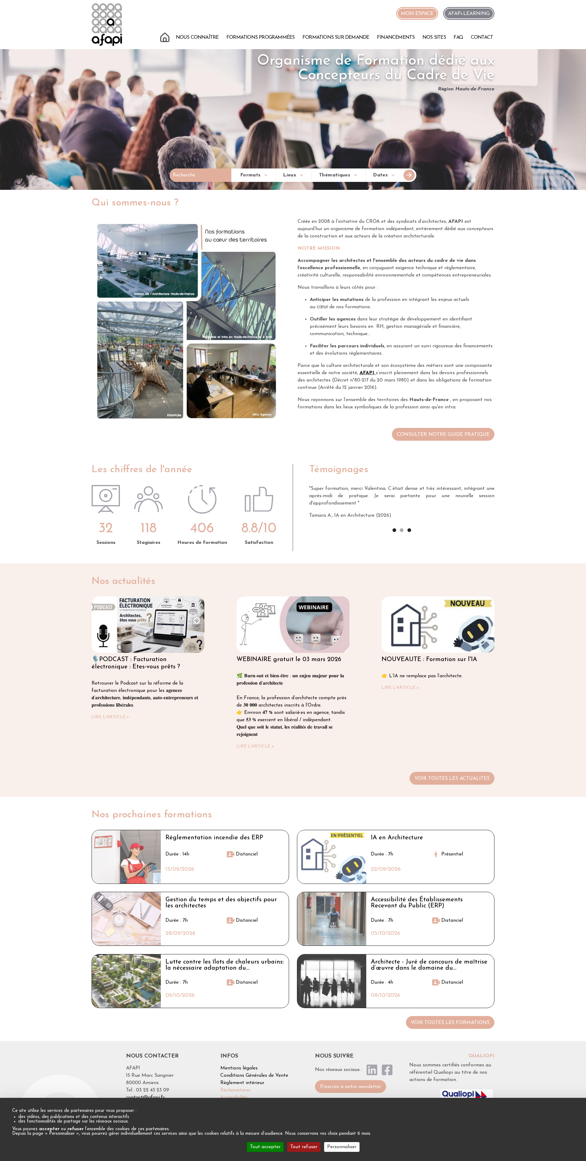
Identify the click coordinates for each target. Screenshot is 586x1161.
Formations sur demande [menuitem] (335, 37)
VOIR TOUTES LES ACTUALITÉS (452, 778)
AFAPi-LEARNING (469, 13)
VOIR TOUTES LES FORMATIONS (450, 1022)
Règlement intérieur (242, 1082)
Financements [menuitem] (395, 37)
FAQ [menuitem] (458, 37)
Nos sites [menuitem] (434, 37)
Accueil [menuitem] (165, 36)
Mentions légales (239, 1068)
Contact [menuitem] (482, 37)
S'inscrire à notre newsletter (350, 1086)
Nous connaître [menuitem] (197, 37)
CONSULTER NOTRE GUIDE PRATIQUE (443, 434)
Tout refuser (303, 1147)
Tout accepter (265, 1147)
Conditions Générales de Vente (254, 1075)
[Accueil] (107, 24)
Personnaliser (341, 1147)
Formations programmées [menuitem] (260, 37)
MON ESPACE (417, 13)
